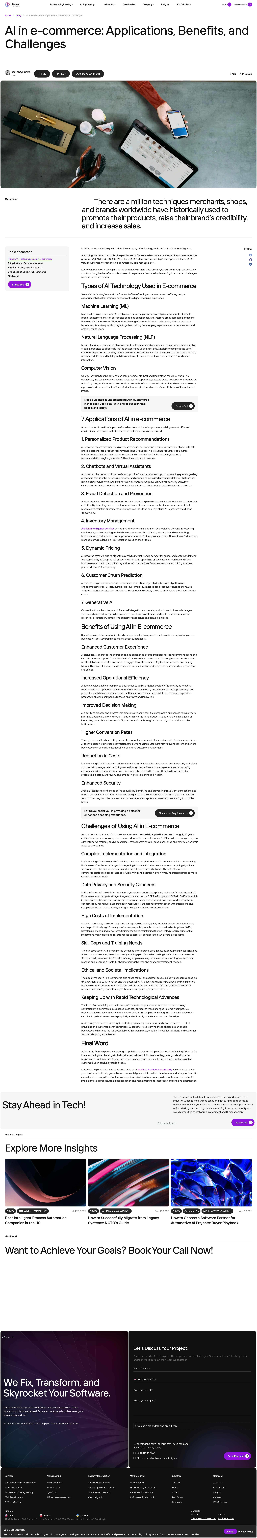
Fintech (175, 1487)
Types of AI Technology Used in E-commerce (30, 258)
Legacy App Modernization (101, 1487)
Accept (230, 1531)
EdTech (175, 1492)
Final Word (13, 276)
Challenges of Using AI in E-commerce (27, 271)
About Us (217, 1482)
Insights (165, 4)
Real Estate (177, 1497)
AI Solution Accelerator (99, 1492)
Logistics (176, 1482)
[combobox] (136, 1379)
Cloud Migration (96, 1497)
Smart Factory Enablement (143, 1487)
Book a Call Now (226, 1518)
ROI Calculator (183, 4)
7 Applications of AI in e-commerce (25, 263)
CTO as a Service (13, 1502)
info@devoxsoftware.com (203, 1518)
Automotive (177, 1502)
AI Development (54, 1482)
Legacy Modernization (99, 1482)
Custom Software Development (20, 1482)
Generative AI (53, 1487)
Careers (217, 1497)
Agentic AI (52, 1492)
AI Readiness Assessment (59, 1497)
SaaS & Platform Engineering (19, 1492)
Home (8, 15)
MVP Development (14, 1497)
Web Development (14, 1487)
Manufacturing (137, 1482)
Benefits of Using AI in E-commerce (25, 267)
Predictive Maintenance (141, 1492)
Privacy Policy (153, 1447)
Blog (18, 15)
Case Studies (129, 4)
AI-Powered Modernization (143, 1497)
